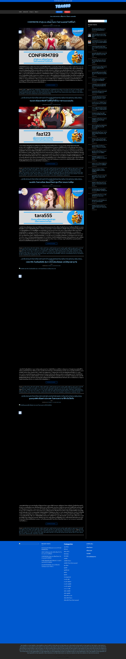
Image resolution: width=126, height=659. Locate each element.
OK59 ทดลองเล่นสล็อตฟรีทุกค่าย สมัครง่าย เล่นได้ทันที (98, 80)
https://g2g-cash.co (66, 645)
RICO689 (66, 556)
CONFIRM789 (37, 89)
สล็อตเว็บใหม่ (35, 533)
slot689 (40, 97)
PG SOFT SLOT (72, 89)
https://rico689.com (49, 645)
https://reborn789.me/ (23, 649)
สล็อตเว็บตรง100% (29, 533)
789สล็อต (28, 389)
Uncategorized (67, 577)
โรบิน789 (78, 392)
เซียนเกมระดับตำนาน (49, 392)
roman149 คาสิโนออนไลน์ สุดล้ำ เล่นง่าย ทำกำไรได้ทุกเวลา (99, 92)
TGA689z (52, 90)
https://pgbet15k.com (24, 646)
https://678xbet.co (31, 648)
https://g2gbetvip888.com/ (35, 651)
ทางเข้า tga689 (41, 98)
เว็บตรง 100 (55, 392)
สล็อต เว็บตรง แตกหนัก (42, 253)
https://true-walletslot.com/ (82, 652)
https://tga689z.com (25, 645)
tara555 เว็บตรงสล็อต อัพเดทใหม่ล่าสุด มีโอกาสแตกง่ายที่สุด (51, 182)
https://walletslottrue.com (41, 649)
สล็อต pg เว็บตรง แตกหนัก (67, 92)
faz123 (28, 171)
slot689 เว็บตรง (45, 97)
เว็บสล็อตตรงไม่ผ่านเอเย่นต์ (36, 93)
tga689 (58, 25)
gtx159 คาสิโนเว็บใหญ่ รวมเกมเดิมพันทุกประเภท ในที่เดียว (99, 152)
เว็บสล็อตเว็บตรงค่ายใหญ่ (46, 93)
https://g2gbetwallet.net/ (57, 651)
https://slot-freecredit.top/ (94, 652)
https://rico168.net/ (50, 648)
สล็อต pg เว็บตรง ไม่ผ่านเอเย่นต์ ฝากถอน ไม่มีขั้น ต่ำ (43, 173)
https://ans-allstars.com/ (41, 648)
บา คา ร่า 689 (77, 90)
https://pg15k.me (80, 645)
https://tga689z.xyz (41, 645)
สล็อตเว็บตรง (89, 547)
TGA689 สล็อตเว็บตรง (45, 90)
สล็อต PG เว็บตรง (58, 92)
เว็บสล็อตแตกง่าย (66, 175)
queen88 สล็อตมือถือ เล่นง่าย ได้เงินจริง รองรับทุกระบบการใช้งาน (99, 54)
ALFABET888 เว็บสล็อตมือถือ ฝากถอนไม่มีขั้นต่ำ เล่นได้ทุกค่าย (99, 190)
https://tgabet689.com (101, 651)
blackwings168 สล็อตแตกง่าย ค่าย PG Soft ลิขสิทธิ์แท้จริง (99, 29)
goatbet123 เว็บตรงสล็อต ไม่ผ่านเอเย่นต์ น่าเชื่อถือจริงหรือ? (99, 67)
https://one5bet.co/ (74, 648)
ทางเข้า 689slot (28, 98)
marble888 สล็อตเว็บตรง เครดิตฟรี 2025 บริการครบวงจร (99, 195)
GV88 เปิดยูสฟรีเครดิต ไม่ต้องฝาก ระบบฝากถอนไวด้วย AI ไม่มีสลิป (99, 48)
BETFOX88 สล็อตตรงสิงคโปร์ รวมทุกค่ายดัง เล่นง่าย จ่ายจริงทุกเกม (99, 61)
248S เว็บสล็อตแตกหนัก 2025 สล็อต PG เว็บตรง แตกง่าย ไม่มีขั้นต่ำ (99, 35)
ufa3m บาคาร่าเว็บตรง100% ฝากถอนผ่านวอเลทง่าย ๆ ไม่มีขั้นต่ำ (99, 164)
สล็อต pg (53, 92)
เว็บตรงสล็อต (40, 533)
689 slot (27, 97)
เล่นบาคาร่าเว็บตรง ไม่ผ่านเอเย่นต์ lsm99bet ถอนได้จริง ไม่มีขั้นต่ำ (98, 170)
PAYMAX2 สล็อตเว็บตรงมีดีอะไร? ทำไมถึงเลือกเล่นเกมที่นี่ (99, 114)
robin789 (45, 389)
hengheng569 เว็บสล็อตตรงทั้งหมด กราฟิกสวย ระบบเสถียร (99, 146)
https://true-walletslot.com (72, 649)
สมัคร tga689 (58, 98)
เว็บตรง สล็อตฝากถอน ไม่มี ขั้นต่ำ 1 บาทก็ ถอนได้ (47, 175)
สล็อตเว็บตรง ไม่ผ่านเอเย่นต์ (65, 173)
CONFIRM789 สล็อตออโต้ (45, 89)
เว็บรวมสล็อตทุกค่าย (91, 556)
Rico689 (77, 89)
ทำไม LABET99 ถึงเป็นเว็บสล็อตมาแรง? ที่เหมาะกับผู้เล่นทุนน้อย (99, 108)
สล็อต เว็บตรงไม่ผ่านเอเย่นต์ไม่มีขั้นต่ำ (53, 253)
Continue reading (51, 85)
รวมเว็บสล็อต (35, 532)
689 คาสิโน (32, 89)
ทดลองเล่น (27, 172)
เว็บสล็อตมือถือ (61, 392)
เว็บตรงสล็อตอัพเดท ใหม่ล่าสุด (71, 253)
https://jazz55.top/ (82, 649)
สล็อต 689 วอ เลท (35, 92)
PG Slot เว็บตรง (66, 89)
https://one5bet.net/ (66, 648)
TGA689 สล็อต (38, 90)
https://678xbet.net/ (24, 648)
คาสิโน (61, 90)
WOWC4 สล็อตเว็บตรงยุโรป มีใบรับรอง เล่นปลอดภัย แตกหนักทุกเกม (99, 184)
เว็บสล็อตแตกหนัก (67, 392)
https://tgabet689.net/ (31, 652)
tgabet (55, 90)
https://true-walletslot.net (101, 648)
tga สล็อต (23, 97)
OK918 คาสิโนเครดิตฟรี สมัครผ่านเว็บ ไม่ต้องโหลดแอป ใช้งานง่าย (99, 140)
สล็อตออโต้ (74, 92)
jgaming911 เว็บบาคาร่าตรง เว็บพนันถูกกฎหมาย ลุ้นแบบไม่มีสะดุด (99, 177)
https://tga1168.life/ (102, 646)
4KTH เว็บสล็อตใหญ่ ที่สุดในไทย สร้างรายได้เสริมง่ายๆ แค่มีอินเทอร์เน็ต (99, 127)
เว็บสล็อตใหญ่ (73, 392)
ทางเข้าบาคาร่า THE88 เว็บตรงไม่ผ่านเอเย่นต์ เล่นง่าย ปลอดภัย (99, 103)
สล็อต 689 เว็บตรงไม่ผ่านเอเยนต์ (45, 92)
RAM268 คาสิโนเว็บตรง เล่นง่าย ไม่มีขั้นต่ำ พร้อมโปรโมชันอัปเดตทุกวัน (99, 120)
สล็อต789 (43, 392)
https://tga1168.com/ (62, 646)
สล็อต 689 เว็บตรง (71, 98)
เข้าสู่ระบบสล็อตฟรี (73, 173)
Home (20, 11)
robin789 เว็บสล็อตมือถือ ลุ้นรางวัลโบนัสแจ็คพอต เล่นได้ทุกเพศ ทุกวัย (51, 262)
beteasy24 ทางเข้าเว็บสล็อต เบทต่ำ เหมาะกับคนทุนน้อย (99, 201)
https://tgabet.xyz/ (70, 646)
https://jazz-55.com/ (98, 649)
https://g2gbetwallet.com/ (46, 651)
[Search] (40, 12)
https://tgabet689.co (40, 652)
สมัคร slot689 (53, 98)
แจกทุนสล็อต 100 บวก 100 (35, 254)
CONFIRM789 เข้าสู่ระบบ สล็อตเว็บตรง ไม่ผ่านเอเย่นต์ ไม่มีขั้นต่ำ (51, 22)
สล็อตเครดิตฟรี (56, 173)
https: (88, 651)
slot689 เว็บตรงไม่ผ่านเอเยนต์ (26, 90)
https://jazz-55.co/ (89, 649)
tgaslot (58, 90)
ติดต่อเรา (36, 11)
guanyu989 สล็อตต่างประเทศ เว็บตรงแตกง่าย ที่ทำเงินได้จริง (51, 398)
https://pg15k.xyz (87, 645)
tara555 (67, 250)
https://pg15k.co (95, 645)
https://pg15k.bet (73, 645)
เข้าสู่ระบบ (31, 11)
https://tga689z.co (32, 645)
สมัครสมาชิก (25, 11)
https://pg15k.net (101, 645)
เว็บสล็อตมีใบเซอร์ (59, 175)
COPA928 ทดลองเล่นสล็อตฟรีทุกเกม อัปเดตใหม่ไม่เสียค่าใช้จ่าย (99, 86)
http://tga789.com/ (77, 646)
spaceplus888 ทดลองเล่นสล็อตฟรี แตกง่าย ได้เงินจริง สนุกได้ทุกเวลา (99, 73)
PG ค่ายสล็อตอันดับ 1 (44, 250)
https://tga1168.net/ (86, 646)
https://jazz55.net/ (32, 649)
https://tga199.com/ (83, 648)
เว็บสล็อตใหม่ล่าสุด (26, 254)
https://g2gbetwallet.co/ (81, 651)
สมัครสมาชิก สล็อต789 (60, 390)
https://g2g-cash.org (57, 645)
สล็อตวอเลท (63, 253)
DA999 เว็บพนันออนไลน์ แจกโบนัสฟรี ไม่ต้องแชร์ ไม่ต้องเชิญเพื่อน (99, 207)
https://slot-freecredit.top (62, 649)
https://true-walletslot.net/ (72, 652)
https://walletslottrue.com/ (50, 652)
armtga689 (58, 104)
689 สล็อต (36, 97)
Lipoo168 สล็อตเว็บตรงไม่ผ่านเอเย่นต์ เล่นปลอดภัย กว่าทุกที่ (99, 97)
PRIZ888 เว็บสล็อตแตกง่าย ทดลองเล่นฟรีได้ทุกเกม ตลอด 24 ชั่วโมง (99, 158)
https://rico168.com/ (58, 648)
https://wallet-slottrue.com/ (61, 652)
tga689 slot (71, 97)
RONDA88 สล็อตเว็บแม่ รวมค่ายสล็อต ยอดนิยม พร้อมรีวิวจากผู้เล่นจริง (99, 133)
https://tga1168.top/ (94, 646)
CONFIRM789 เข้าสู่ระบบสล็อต (56, 89)
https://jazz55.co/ (26, 651)
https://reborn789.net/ (91, 648)
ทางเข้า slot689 (71, 90)
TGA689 (88, 553)
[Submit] (105, 21)
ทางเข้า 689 (65, 90)
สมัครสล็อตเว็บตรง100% (26, 92)
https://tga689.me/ (93, 651)
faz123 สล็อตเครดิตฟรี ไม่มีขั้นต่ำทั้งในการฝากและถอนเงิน (51, 101)
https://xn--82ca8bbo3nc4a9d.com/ (69, 651)
